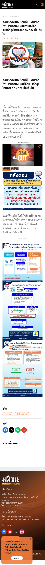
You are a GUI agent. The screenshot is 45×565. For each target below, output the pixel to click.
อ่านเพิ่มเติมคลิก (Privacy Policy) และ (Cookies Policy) (17, 550)
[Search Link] (37, 5)
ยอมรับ (17, 558)
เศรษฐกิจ (15, 16)
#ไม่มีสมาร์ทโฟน (22, 414)
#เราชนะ (7, 414)
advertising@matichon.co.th (18, 516)
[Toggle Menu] (42, 4)
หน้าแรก (5, 16)
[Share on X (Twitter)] (11, 430)
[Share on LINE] (18, 430)
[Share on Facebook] (5, 430)
